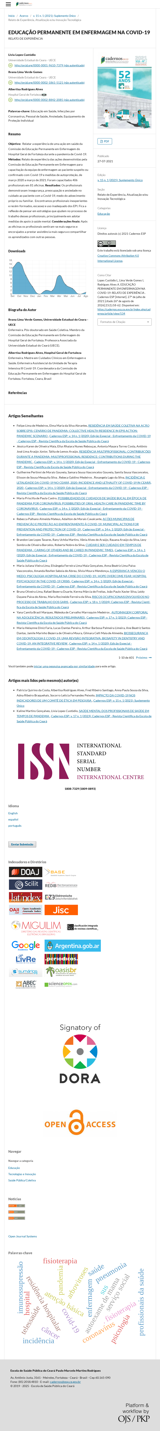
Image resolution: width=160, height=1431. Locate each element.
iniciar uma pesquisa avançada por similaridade (64, 666)
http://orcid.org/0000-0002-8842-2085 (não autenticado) (50, 99)
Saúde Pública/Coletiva (22, 1180)
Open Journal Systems (22, 1236)
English (13, 813)
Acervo (24, 15)
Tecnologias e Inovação (22, 1174)
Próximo (141, 657)
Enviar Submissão (22, 844)
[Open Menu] (8, 4)
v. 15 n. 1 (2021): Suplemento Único (54, 15)
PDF (106, 141)
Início (11, 15)
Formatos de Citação (112, 322)
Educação (104, 213)
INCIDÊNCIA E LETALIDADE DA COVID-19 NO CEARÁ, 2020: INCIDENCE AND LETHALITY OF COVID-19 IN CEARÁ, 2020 (84, 483)
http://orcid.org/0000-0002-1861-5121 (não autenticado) (50, 82)
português (14, 825)
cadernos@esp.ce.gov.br (65, 1381)
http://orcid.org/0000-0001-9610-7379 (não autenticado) (50, 65)
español (13, 819)
